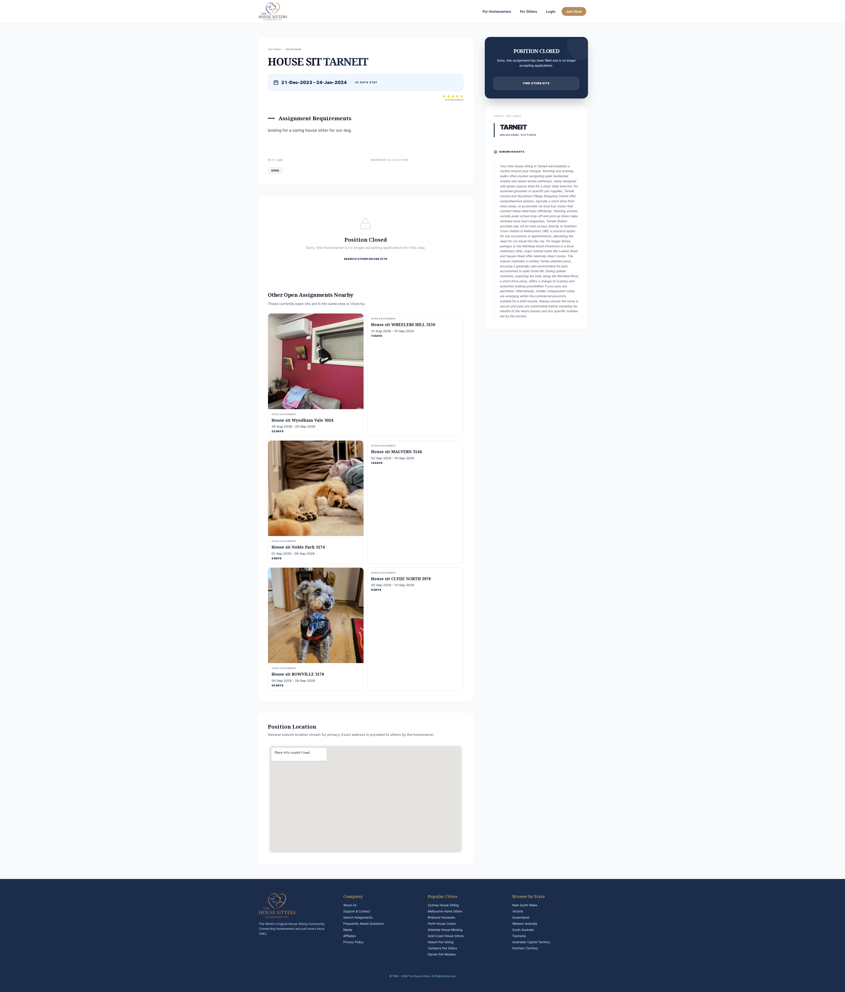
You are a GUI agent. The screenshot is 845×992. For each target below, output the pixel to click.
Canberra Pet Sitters (442, 948)
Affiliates (349, 936)
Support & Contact (356, 911)
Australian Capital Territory (531, 942)
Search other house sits (366, 259)
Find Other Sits (536, 83)
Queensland (520, 917)
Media (347, 930)
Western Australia (524, 923)
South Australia (523, 930)
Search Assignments (358, 917)
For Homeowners (497, 11)
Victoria (517, 911)
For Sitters (528, 11)
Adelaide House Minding (445, 930)
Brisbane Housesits (441, 917)
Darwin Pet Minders (442, 954)
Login (550, 11)
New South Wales (524, 905)
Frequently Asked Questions (363, 923)
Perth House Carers (442, 923)
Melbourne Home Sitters (445, 911)
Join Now (574, 11)
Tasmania (519, 936)
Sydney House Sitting (443, 905)
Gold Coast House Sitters (446, 936)
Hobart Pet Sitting (441, 942)
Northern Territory (525, 948)
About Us (349, 905)
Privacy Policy (353, 942)
